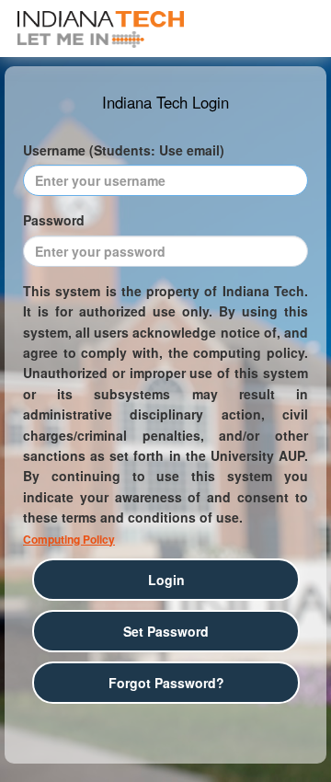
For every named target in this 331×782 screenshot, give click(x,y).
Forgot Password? (166, 682)
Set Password (166, 631)
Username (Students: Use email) (123, 150)
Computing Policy (69, 539)
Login (166, 579)
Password (54, 220)
